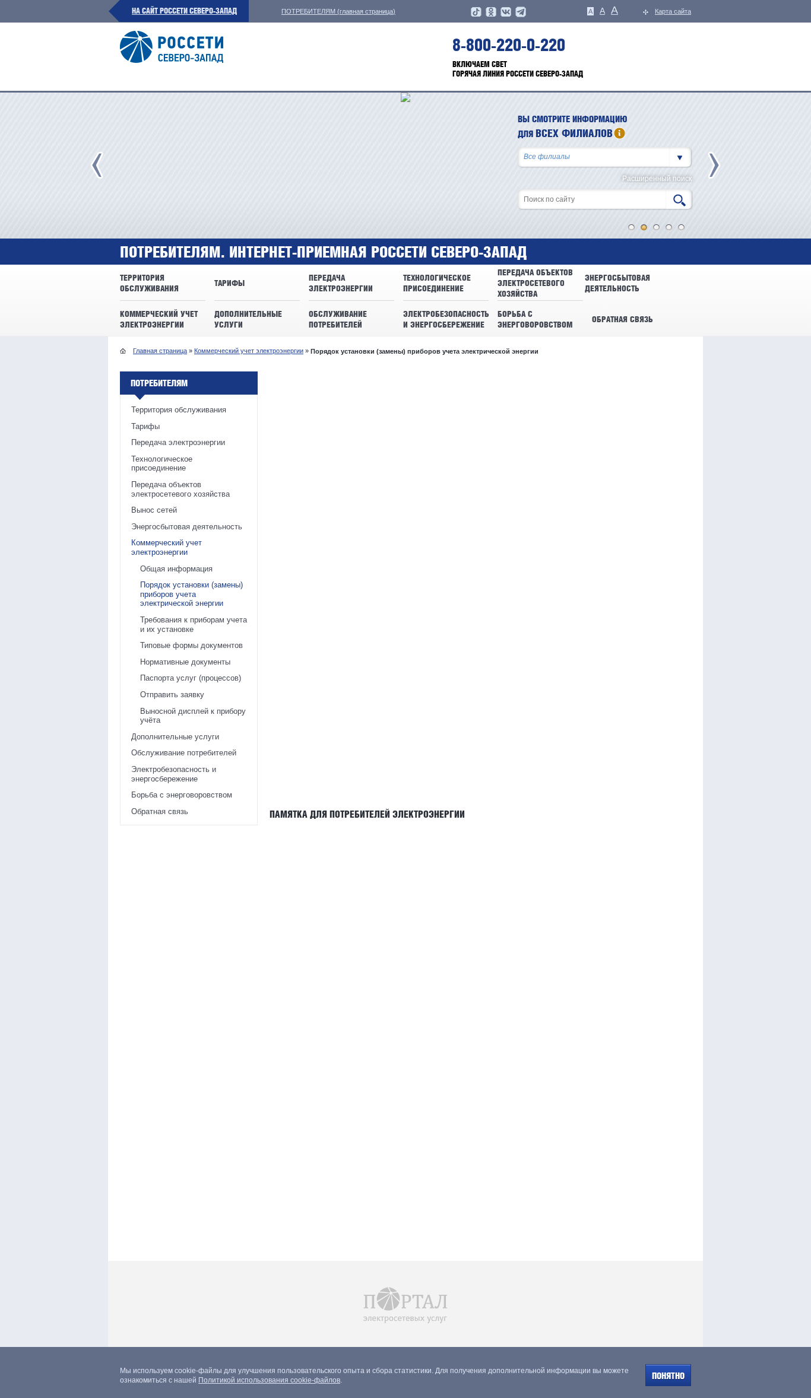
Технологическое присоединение (161, 464)
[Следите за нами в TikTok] (476, 15)
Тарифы (145, 426)
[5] (681, 227)
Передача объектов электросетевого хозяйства (180, 489)
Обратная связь (159, 811)
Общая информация (176, 568)
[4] (669, 227)
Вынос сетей (154, 510)
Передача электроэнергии (178, 442)
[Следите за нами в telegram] (521, 15)
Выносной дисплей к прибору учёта (193, 716)
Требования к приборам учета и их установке (193, 624)
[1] (631, 227)
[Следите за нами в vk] (506, 15)
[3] (656, 227)
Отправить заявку (172, 694)
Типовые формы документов (191, 645)
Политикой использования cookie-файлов (269, 1380)
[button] (680, 157)
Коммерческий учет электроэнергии (248, 350)
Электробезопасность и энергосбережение (173, 774)
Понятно (668, 1375)
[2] (644, 227)
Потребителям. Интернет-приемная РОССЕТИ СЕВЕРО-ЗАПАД (323, 252)
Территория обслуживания (178, 409)
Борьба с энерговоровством (181, 794)
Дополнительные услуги (175, 736)
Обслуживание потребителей (183, 752)
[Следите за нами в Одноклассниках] (491, 15)
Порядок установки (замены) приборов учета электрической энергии (191, 594)
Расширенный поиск (657, 179)
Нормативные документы (185, 661)
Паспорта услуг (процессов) (190, 677)
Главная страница (160, 350)
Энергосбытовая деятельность (186, 526)
